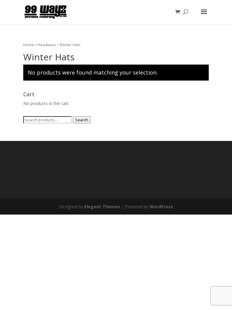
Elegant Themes (102, 206)
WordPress (161, 206)
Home (28, 44)
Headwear (46, 44)
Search (81, 120)
